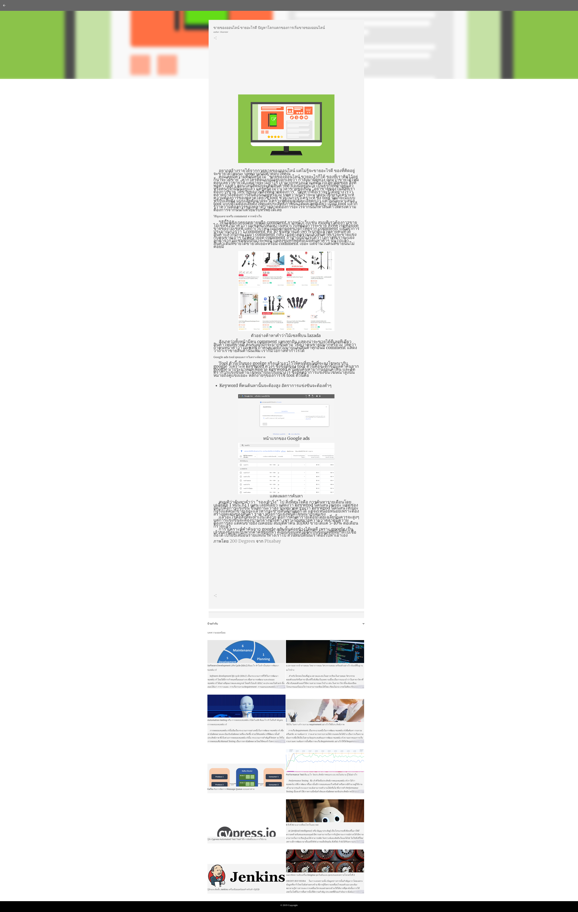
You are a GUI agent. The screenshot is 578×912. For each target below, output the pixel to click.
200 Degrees (242, 541)
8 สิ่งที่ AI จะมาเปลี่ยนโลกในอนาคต (302, 825)
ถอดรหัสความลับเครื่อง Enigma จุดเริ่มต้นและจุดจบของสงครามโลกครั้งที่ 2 (320, 875)
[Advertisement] (286, 67)
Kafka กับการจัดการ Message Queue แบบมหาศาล (231, 789)
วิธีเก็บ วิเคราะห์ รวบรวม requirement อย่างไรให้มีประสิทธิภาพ (315, 724)
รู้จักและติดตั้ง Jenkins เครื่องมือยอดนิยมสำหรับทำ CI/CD (233, 889)
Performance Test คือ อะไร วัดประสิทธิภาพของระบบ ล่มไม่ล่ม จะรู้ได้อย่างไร (321, 774)
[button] (215, 38)
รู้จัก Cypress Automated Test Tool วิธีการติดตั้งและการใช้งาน (236, 839)
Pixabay (272, 541)
